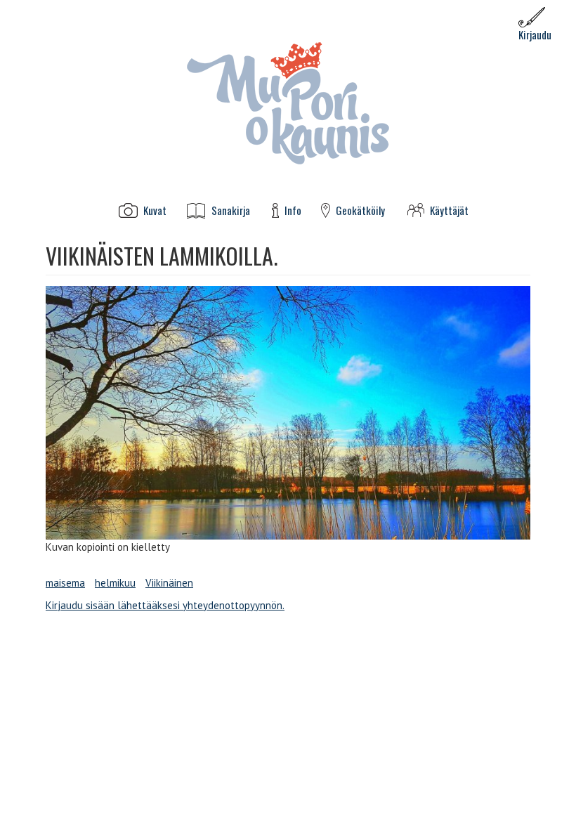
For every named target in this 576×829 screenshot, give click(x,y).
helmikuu (115, 582)
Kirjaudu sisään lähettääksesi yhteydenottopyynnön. (165, 605)
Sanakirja (230, 210)
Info (292, 210)
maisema (65, 582)
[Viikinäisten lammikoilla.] (288, 413)
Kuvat (154, 210)
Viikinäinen (169, 582)
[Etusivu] (288, 102)
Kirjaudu (534, 34)
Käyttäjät (449, 210)
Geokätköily (360, 210)
